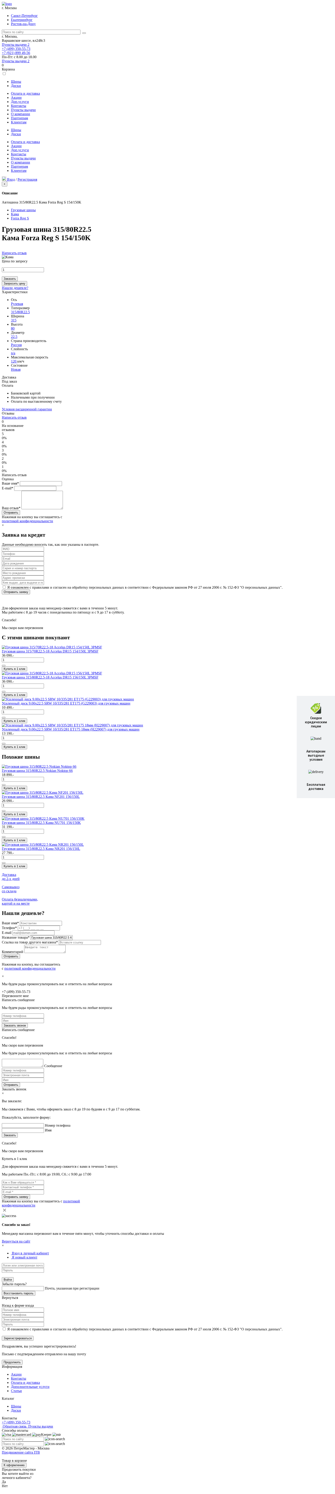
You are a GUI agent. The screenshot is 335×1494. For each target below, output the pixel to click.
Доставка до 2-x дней (11, 877)
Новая (16, 369)
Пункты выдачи (15, 45)
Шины (16, 82)
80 (13, 328)
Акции (16, 97)
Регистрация (27, 179)
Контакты (18, 106)
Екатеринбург (22, 20)
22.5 (14, 337)
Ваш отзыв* (11, 508)
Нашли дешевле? (15, 288)
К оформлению (14, 1465)
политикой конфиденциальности (27, 521)
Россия (16, 345)
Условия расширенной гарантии (27, 409)
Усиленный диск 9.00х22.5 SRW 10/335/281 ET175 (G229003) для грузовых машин (66, 703)
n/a (13, 353)
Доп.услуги (20, 102)
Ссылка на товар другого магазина (30, 942)
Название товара (16, 937)
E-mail (7, 933)
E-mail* (7, 488)
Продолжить (12, 1362)
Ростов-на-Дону (23, 24)
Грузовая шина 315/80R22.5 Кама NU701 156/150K (41, 823)
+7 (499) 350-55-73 (16, 49)
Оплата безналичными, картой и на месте (20, 901)
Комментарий (13, 952)
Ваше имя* (10, 483)
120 (14, 361)
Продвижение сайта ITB (21, 1452)
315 (13, 320)
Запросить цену (14, 283)
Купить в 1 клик (14, 669)
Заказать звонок (15, 1025)
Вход (11, 179)
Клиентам (18, 122)
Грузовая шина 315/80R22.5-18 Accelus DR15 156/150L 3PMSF (50, 677)
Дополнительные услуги (30, 1387)
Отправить (11, 1085)
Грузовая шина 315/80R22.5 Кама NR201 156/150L (41, 849)
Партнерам (19, 118)
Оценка (8, 479)
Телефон (9, 928)
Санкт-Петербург (24, 16)
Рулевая (17, 304)
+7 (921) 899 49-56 (16, 53)
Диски (16, 86)
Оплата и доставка (25, 93)
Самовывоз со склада (10, 889)
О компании (20, 114)
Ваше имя (10, 923)
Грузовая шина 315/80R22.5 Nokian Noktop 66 (37, 771)
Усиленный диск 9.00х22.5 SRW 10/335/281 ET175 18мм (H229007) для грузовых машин (70, 729)
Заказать (10, 278)
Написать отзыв (14, 253)
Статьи (16, 1391)
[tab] (30, 1253)
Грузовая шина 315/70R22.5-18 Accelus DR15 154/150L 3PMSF (50, 651)
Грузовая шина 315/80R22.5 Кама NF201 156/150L (41, 797)
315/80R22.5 (20, 312)
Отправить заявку (16, 592)
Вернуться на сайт (16, 1241)
